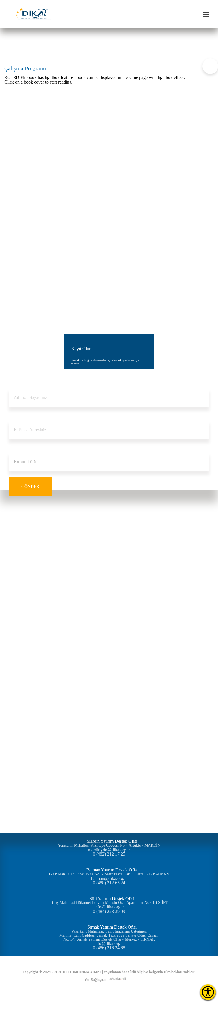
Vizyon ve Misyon (109, 529)
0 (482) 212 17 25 (109, 854)
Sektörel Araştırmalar (109, 702)
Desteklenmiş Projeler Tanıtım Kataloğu (109, 729)
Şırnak (109, 664)
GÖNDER (30, 486)
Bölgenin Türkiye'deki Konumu (109, 642)
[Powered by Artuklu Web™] (117, 979)
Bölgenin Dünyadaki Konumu (109, 637)
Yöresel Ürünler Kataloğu (109, 724)
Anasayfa (22, 44)
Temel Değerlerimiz (109, 534)
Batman (109, 648)
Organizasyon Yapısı (109, 545)
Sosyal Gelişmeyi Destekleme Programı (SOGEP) (109, 604)
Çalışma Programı (49, 44)
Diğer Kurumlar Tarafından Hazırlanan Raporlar (109, 718)
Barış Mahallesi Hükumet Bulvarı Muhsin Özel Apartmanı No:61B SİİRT (109, 903)
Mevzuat (109, 572)
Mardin (109, 653)
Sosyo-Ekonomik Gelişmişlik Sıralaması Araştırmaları (109, 686)
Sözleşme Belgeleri (109, 615)
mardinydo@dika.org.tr (109, 850)
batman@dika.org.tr (109, 878)
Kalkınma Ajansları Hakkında (109, 523)
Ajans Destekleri (109, 594)
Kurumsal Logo (109, 550)
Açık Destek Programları (109, 599)
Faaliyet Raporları (109, 566)
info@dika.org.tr (109, 907)
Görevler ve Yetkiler (109, 539)
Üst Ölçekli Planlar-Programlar (109, 691)
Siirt (109, 658)
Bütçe (109, 556)
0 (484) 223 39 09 (109, 911)
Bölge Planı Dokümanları (109, 697)
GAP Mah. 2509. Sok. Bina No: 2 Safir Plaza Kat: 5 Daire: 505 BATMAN (109, 874)
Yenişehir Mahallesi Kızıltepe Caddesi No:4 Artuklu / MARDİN (109, 846)
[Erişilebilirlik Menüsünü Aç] (208, 992)
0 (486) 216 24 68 (109, 948)
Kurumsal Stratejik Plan (109, 707)
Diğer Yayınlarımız (109, 713)
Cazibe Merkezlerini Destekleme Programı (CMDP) (109, 610)
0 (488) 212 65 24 (109, 883)
